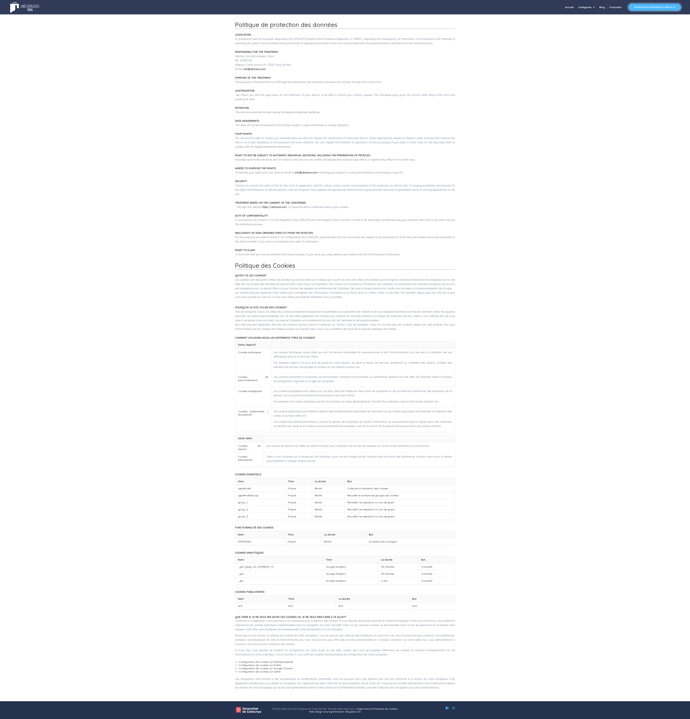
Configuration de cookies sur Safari (260, 671)
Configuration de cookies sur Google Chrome (266, 668)
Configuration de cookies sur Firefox (260, 665)
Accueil (569, 7)
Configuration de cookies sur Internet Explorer (266, 662)
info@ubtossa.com (254, 69)
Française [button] (615, 7)
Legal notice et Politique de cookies (376, 708)
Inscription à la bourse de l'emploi (653, 7)
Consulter (427, 566)
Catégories (585, 7)
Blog (602, 7)
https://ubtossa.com (274, 207)
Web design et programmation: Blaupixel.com (335, 711)
